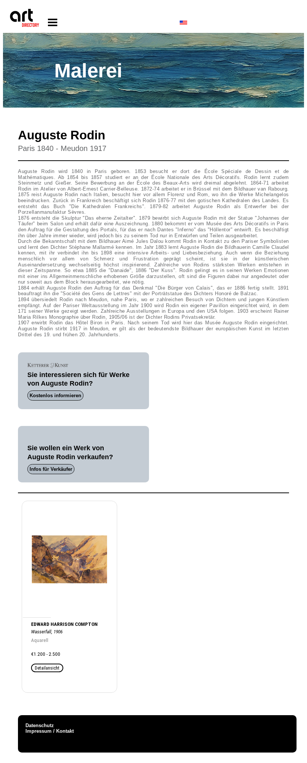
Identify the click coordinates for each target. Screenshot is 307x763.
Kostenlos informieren (55, 395)
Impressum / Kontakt (49, 731)
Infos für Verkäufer (51, 469)
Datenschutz (39, 725)
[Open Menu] (52, 22)
